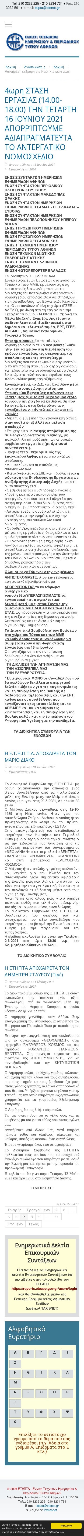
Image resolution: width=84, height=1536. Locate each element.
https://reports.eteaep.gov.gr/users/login (44, 1288)
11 (57, 1216)
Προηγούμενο (38, 1209)
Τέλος (33, 1223)
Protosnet (51, 1510)
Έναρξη (14, 1209)
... (72, 1209)
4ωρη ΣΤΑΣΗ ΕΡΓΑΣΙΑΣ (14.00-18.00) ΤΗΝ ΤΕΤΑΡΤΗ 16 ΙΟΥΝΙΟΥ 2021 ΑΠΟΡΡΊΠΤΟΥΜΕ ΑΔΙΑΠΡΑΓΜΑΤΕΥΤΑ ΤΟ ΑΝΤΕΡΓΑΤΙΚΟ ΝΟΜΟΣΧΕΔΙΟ (41, 123)
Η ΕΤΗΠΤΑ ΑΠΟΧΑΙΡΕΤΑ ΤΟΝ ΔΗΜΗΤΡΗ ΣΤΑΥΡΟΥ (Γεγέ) (37, 971)
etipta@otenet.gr (47, 7)
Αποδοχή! (66, 1526)
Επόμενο (15, 1223)
